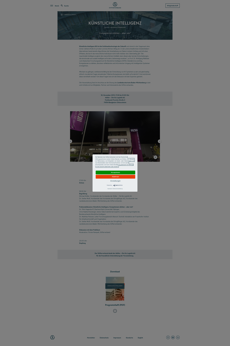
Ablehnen (115, 177)
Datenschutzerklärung (118, 188)
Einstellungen (115, 181)
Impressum (109, 188)
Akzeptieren (115, 172)
